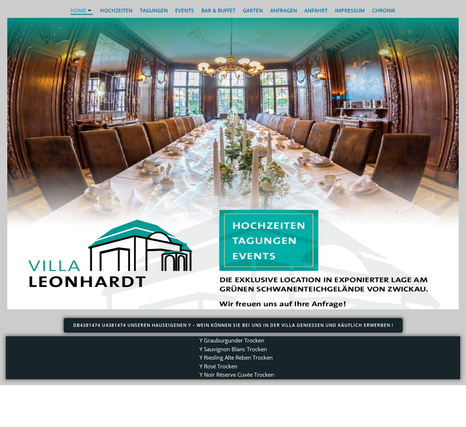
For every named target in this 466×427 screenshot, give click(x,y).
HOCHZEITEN (116, 10)
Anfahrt (316, 10)
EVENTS (184, 10)
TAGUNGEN (154, 10)
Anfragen (283, 10)
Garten (253, 10)
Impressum (350, 10)
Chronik (383, 10)
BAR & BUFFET (218, 10)
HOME (78, 10)
